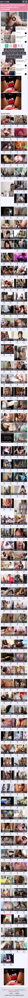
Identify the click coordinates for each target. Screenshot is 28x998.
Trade (11, 993)
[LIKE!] (6, 46)
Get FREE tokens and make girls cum (20, 29)
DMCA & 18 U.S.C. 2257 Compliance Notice (14, 995)
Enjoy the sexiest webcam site (20, 69)
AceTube (4, 1)
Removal (17, 993)
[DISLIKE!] (15, 46)
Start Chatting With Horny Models (21, 37)
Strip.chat (18, 32)
